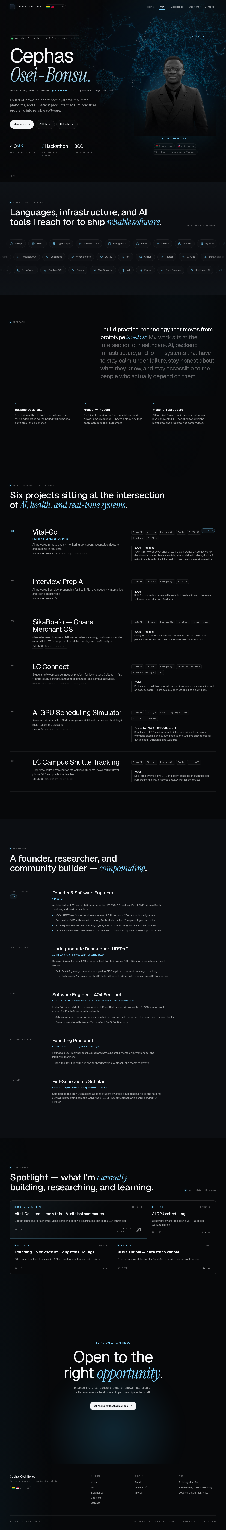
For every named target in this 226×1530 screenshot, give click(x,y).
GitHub (43, 124)
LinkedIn (65, 124)
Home (150, 6)
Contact (209, 6)
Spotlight (194, 6)
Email (138, 1482)
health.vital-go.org (125, 1229)
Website (36, 553)
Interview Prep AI (58, 581)
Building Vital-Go (188, 1482)
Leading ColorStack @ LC (193, 1492)
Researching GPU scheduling (195, 1487)
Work (162, 6)
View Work (20, 124)
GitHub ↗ (140, 1492)
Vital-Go (44, 532)
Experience (177, 6)
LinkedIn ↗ (141, 1487)
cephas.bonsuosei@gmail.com (111, 1405)
